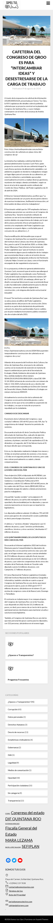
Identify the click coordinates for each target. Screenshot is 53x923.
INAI (10, 755)
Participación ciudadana (18, 785)
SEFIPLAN (30, 846)
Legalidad (12, 763)
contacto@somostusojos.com (21, 887)
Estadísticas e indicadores (19, 740)
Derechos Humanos (16, 724)
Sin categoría (13, 793)
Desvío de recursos (16, 732)
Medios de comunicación (18, 770)
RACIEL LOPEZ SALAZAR (13, 847)
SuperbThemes (42, 919)
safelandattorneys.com (18, 905)
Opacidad (12, 778)
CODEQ (7, 813)
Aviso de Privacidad (17, 895)
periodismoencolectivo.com (20, 901)
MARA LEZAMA (19, 840)
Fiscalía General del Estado (21, 831)
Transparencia (14, 800)
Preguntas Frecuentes (18, 679)
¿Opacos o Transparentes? (21, 655)
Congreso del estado (27, 812)
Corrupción (12, 709)
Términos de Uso (16, 891)
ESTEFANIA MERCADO (12, 823)
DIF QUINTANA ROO (23, 819)
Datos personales (15, 717)
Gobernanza (13, 747)
